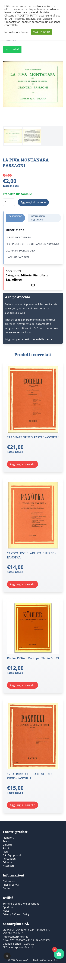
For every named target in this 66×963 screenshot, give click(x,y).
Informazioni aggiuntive (38, 217)
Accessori (8, 865)
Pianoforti (8, 837)
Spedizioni (9, 907)
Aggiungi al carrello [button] (22, 464)
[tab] (15, 218)
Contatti (7, 888)
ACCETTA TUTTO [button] (41, 31)
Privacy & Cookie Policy (16, 914)
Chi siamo (8, 881)
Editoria (26, 275)
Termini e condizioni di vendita (21, 903)
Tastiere (7, 841)
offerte (17, 280)
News (6, 910)
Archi (6, 848)
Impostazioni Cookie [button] (16, 32)
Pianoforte (40, 275)
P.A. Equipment (12, 855)
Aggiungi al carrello (33, 202)
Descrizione (15, 216)
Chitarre (7, 844)
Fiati (5, 851)
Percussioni (9, 858)
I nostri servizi (11, 884)
